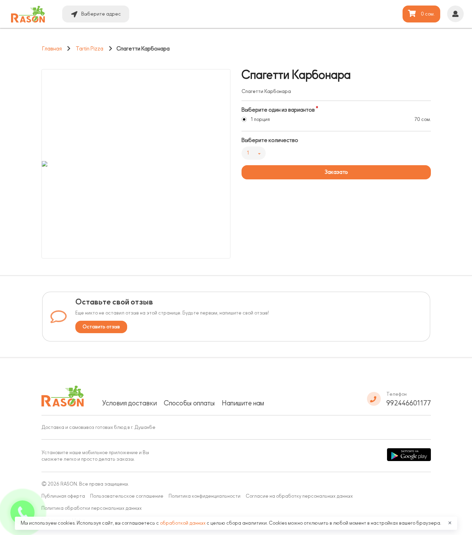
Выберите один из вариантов (278, 110)
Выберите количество (270, 140)
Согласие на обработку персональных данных (299, 496)
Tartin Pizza (89, 49)
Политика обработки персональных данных (91, 508)
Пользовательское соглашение (126, 496)
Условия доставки (129, 403)
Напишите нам (243, 403)
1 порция (260, 119)
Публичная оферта (63, 496)
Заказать (336, 172)
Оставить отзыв (101, 326)
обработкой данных (183, 523)
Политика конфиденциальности (204, 496)
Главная (52, 49)
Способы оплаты (189, 403)
